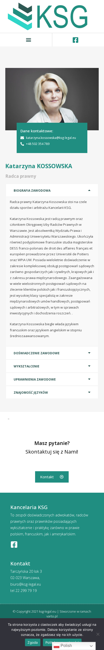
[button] (28, 40)
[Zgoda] (97, 634)
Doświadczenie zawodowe (37, 353)
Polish (66, 645)
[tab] (52, 190)
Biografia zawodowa (32, 190)
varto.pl (52, 616)
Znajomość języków (31, 392)
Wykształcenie (26, 366)
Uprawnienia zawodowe (35, 379)
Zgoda (33, 642)
